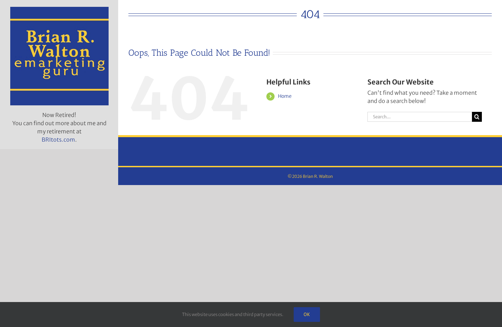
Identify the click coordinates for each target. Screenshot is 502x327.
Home (285, 96)
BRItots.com (58, 139)
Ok (307, 314)
